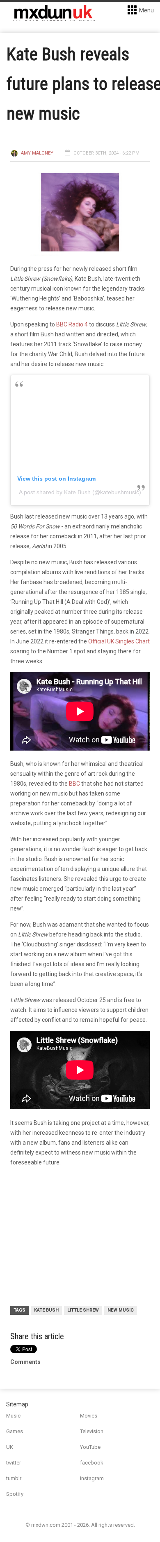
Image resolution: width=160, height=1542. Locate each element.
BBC (74, 783)
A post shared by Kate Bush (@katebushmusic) (80, 492)
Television (91, 1431)
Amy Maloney (37, 153)
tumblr (13, 1478)
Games (14, 1431)
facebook (91, 1463)
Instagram (92, 1478)
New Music (120, 1310)
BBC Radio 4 (72, 324)
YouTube (90, 1447)
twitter (13, 1463)
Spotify (14, 1494)
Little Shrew (83, 1310)
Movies (88, 1416)
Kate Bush (46, 1310)
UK (9, 1447)
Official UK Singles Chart (119, 641)
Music (13, 1416)
